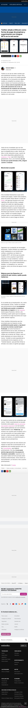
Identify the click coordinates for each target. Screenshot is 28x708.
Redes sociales (5, 624)
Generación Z (25, 23)
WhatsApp (4, 629)
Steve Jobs (17, 23)
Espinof (16, 664)
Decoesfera (4, 682)
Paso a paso (4, 615)
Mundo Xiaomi (5, 661)
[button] (10, 68)
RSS (19, 604)
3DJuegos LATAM (18, 692)
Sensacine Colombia (18, 696)
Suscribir (23, 594)
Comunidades (7, 448)
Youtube (13, 604)
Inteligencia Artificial (19, 629)
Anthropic (5, 23)
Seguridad (4, 621)
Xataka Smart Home (6, 659)
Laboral (16, 624)
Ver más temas (6, 634)
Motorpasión (17, 671)
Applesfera (4, 657)
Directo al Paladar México (7, 698)
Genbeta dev (17, 621)
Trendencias (4, 680)
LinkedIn (25, 604)
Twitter (15, 56)
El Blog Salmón (17, 680)
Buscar (26, 640)
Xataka (3, 653)
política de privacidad (20, 597)
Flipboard (18, 56)
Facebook (13, 56)
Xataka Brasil (4, 694)
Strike (2, 200)
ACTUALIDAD (4, 4)
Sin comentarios (7, 56)
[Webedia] (24, 1)
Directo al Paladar (5, 671)
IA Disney (20, 583)
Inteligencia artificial (6, 618)
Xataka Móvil (4, 655)
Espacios (22, 310)
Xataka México (5, 692)
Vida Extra (16, 655)
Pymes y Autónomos (19, 682)
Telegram (16, 604)
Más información (22, 706)
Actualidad (16, 615)
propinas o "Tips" (6, 157)
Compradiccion (5, 684)
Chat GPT (14, 583)
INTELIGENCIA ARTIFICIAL (16, 4)
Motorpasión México (19, 698)
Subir (22, 645)
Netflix (16, 626)
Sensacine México (18, 694)
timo (3, 626)
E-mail (21, 56)
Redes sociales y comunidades (14, 468)
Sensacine (16, 662)
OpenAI (11, 23)
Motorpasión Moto (18, 673)
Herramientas (17, 618)
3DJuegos (16, 653)
